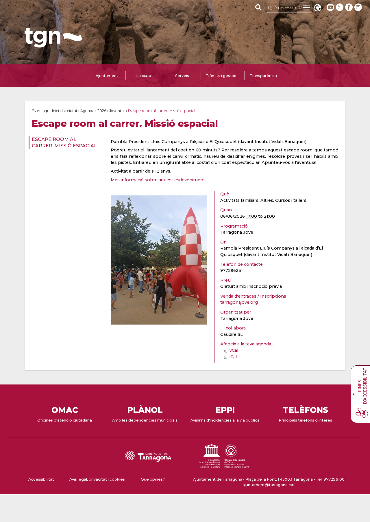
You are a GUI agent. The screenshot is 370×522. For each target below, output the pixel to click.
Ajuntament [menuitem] (107, 76)
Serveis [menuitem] (182, 76)
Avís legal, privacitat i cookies (97, 479)
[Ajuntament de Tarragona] (53, 44)
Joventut (117, 111)
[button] (317, 8)
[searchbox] (259, 7)
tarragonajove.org (239, 302)
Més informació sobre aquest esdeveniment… (159, 179)
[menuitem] (63, 142)
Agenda (87, 111)
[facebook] (349, 7)
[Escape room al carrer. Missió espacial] (159, 260)
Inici (55, 111)
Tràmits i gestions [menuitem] (223, 76)
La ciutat (69, 111)
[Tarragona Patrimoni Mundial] (224, 468)
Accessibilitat (41, 479)
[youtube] (330, 7)
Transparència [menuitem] (263, 76)
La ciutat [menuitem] (144, 76)
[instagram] (358, 7)
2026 (101, 111)
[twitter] (340, 7)
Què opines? (153, 479)
